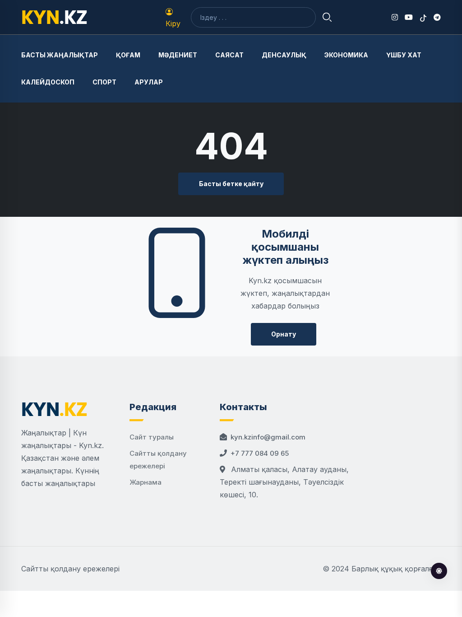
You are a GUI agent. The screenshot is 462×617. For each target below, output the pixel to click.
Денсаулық (284, 55)
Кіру (173, 23)
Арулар (148, 82)
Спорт (104, 82)
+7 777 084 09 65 (260, 453)
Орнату (283, 334)
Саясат (229, 55)
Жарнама (145, 482)
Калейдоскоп (47, 82)
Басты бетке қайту (231, 183)
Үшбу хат (403, 55)
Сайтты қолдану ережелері (70, 568)
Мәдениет (177, 55)
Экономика (346, 55)
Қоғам (128, 55)
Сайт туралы (151, 437)
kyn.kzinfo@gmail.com (268, 437)
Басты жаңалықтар (59, 55)
